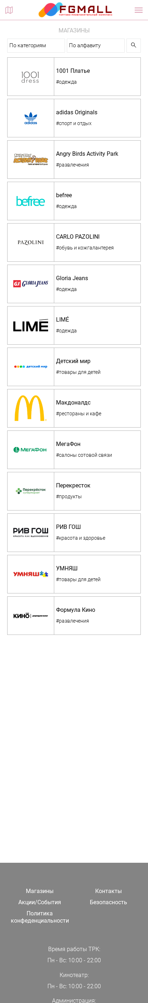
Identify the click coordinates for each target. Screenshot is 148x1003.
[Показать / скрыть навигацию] (138, 10)
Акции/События (39, 902)
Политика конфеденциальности (40, 917)
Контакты (108, 891)
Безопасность (108, 902)
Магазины (40, 891)
